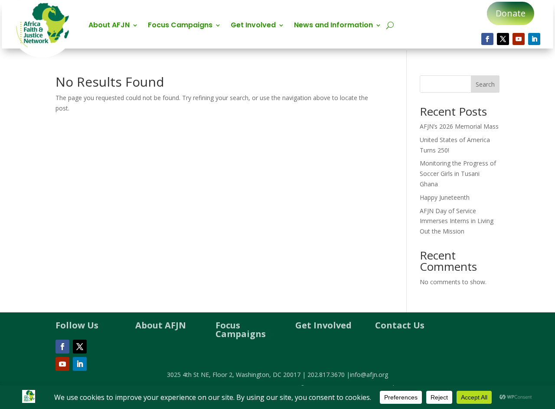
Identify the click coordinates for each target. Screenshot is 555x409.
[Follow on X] (503, 39)
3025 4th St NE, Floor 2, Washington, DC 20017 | (237, 374)
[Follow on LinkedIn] (534, 39)
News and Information (333, 26)
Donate (511, 13)
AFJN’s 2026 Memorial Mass (459, 126)
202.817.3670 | (328, 374)
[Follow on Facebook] (487, 39)
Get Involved (253, 26)
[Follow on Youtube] (519, 39)
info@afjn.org (369, 374)
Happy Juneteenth (445, 197)
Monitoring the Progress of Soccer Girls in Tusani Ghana (458, 173)
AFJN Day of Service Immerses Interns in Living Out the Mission (456, 221)
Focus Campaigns (180, 26)
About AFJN (109, 26)
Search (485, 84)
